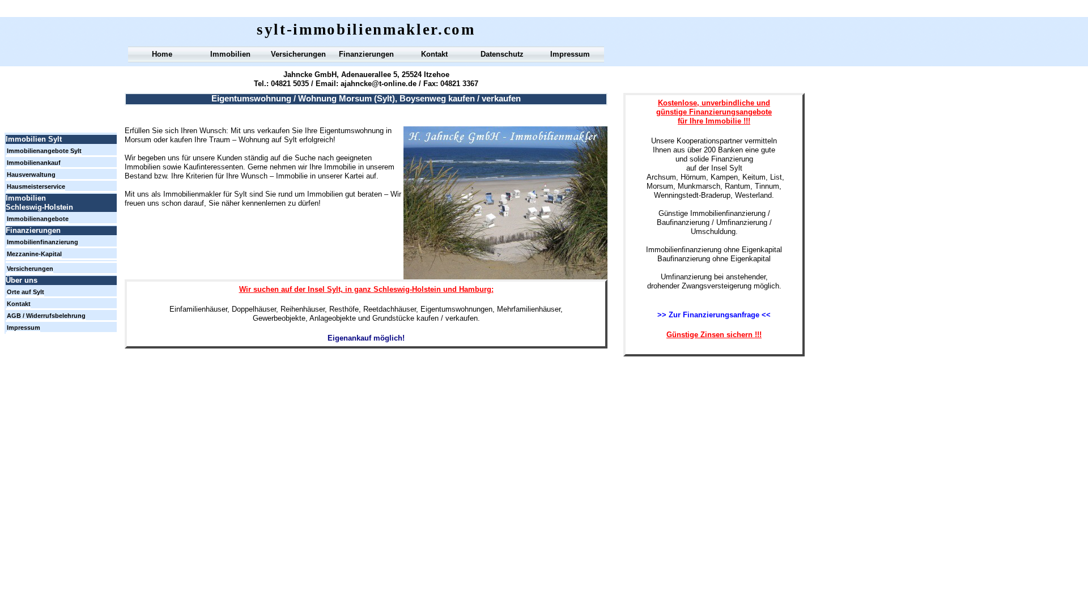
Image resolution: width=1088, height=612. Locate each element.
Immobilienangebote (38, 218)
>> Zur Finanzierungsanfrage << (714, 315)
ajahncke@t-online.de (378, 83)
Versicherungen (298, 54)
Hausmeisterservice (36, 186)
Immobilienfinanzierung (42, 242)
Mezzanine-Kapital (34, 253)
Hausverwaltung (31, 174)
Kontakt (434, 54)
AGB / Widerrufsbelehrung (46, 315)
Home (162, 54)
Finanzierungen (366, 54)
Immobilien (230, 54)
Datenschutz (502, 54)
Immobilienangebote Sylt (44, 150)
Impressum (570, 54)
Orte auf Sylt (25, 291)
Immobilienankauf (34, 162)
